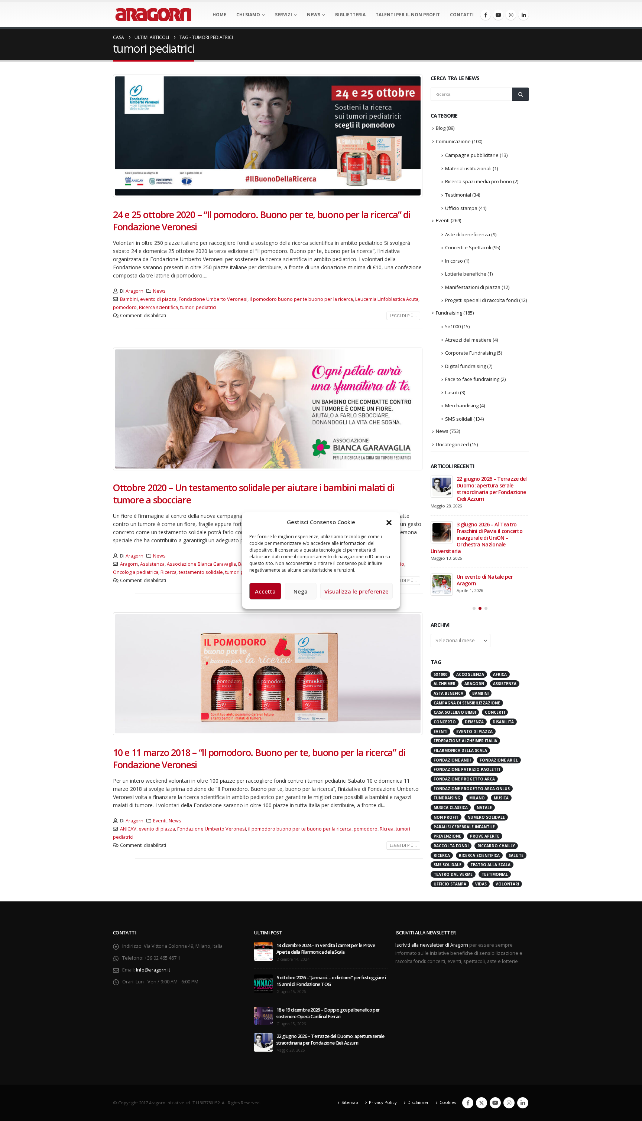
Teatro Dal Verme (453, 795)
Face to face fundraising (472, 379)
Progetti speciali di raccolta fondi (481, 300)
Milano (477, 718)
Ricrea (386, 829)
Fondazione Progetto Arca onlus (472, 709)
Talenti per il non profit (408, 14)
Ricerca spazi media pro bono (478, 181)
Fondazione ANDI (452, 680)
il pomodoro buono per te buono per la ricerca (301, 299)
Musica (501, 718)
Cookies (448, 1093)
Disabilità (503, 642)
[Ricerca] (520, 94)
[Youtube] (498, 15)
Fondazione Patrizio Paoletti (467, 690)
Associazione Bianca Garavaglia (201, 564)
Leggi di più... (403, 315)
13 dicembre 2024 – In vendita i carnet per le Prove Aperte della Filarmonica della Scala (325, 939)
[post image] (268, 136)
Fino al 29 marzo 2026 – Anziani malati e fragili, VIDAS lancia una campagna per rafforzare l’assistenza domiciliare (478, 492)
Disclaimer (418, 1093)
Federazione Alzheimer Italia (465, 661)
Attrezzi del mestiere (468, 339)
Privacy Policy (383, 1093)
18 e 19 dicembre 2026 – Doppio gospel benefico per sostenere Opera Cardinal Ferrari (328, 1003)
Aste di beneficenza (467, 234)
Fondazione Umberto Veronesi (213, 299)
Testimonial (458, 194)
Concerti (495, 632)
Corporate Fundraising (470, 352)
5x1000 (440, 595)
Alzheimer (444, 604)
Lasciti (452, 392)
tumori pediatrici (198, 307)
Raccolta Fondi (451, 766)
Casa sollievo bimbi (455, 632)
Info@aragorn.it (153, 960)
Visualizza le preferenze (356, 591)
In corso (454, 260)
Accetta (265, 591)
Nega (301, 591)
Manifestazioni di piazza (472, 287)
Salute (516, 776)
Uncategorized (452, 444)
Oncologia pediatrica (135, 572)
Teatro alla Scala (490, 785)
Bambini (129, 299)
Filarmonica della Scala (460, 671)
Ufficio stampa (461, 208)
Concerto (445, 642)
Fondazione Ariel (499, 680)
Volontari (507, 804)
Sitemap (349, 1093)
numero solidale (486, 737)
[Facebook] (485, 15)
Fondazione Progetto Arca (464, 699)
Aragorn (134, 291)
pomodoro (125, 307)
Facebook (467, 1093)
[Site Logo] (153, 14)
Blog (440, 128)
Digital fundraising (465, 366)
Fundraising (449, 312)
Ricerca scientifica (158, 307)
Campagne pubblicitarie (472, 155)
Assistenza (152, 564)
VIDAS (481, 804)
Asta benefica (448, 614)
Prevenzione (447, 756)
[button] (389, 522)
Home (219, 14)
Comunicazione (453, 141)
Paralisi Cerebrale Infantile (464, 747)
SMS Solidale (447, 785)
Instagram (509, 1093)
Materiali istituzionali (468, 168)
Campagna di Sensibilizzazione (467, 623)
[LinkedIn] (523, 15)
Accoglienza (470, 595)
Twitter (481, 1093)
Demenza (474, 642)
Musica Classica (451, 728)
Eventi (159, 821)
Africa (500, 595)
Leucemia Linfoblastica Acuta (386, 299)
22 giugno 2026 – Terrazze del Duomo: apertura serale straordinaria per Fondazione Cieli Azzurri (330, 1029)
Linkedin (522, 1093)
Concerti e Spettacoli (468, 247)
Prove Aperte (484, 756)
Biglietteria (350, 14)
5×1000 (453, 326)
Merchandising (462, 405)
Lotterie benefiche (465, 273)
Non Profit (446, 737)
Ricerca (168, 572)
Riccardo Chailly (496, 766)
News (313, 14)
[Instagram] (511, 15)
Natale (484, 728)
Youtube (495, 1093)
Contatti (462, 14)
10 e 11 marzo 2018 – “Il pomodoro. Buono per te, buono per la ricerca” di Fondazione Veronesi (259, 758)
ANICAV (128, 829)
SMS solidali (458, 418)
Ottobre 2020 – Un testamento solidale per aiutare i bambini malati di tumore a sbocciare (253, 493)
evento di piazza (158, 299)
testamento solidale (201, 572)
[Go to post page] (441, 486)
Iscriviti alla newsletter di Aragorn (431, 935)
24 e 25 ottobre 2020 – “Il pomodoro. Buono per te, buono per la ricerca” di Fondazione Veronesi (262, 220)
